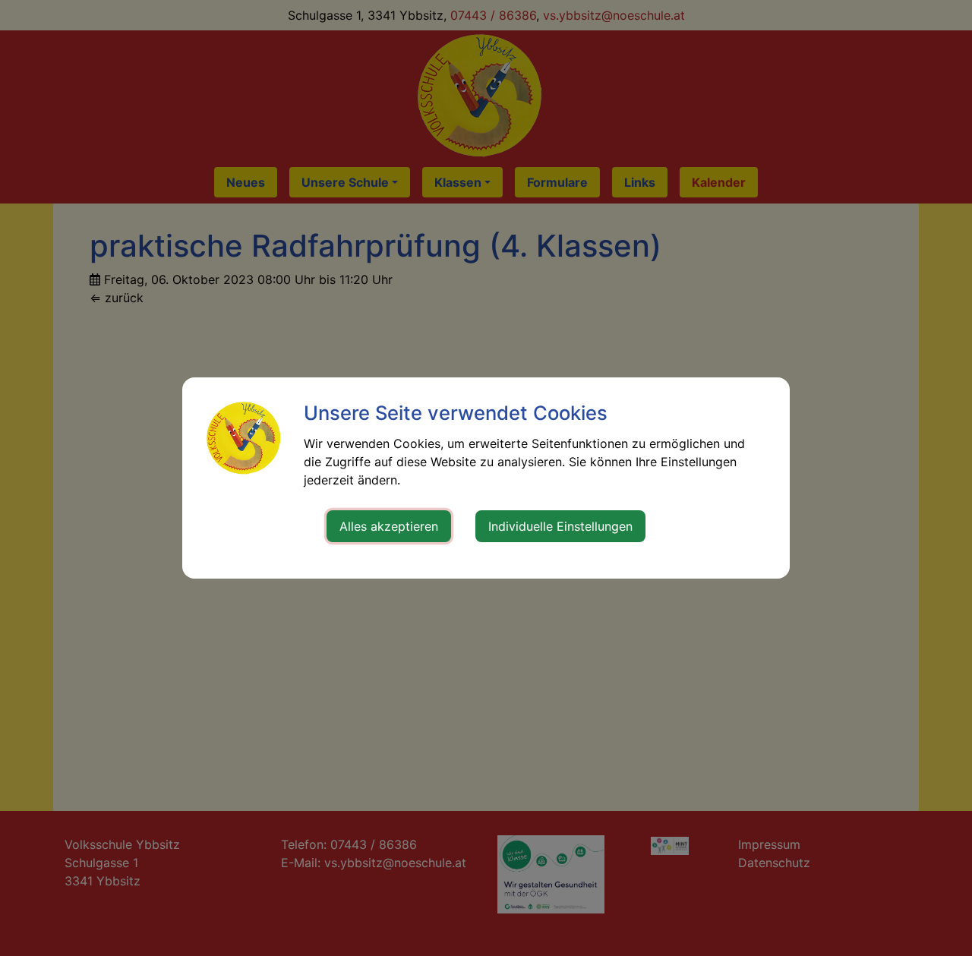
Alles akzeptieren (388, 526)
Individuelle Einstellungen (560, 526)
